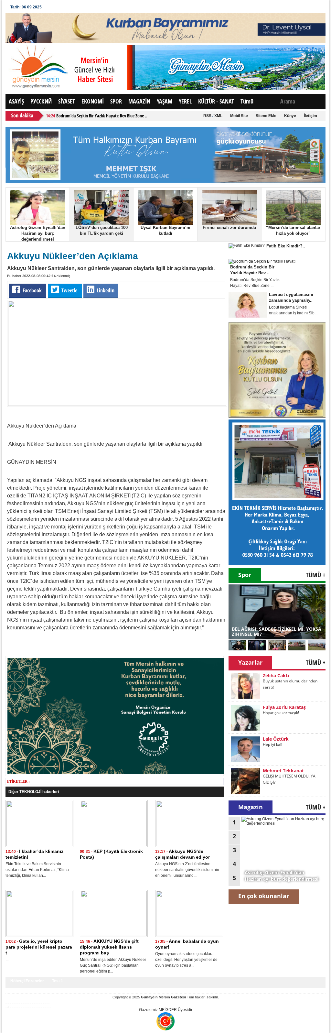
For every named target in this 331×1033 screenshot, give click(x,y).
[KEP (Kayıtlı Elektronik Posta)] (114, 845)
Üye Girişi (59, 7)
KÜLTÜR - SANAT (216, 101)
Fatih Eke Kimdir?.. (285, 246)
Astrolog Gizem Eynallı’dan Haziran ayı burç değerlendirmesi (37, 233)
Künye (290, 116)
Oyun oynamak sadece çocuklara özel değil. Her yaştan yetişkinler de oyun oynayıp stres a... (186, 959)
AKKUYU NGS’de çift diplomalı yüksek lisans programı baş (109, 947)
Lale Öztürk (276, 707)
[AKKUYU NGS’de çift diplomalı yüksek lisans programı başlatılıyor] (114, 934)
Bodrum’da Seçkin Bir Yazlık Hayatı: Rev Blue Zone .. (101, 116)
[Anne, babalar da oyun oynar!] (189, 934)
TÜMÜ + (316, 575)
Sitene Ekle (266, 116)
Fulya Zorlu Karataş (284, 675)
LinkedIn (105, 290)
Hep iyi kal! (272, 712)
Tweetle (69, 290)
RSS (207, 116)
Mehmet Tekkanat (283, 739)
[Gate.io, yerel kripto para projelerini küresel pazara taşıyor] (39, 934)
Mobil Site (239, 116)
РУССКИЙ (41, 101)
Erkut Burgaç (277, 770)
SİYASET (66, 101)
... (81, 864)
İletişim (310, 116)
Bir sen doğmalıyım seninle (287, 776)
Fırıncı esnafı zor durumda (229, 227)
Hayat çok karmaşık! (281, 681)
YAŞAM (164, 101)
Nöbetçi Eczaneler (27, 981)
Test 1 (57, 981)
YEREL (185, 101)
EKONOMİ (92, 101)
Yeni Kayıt (85, 7)
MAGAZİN (139, 101)
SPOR (116, 101)
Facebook (32, 290)
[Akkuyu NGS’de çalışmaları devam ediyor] (189, 845)
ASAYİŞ (16, 101)
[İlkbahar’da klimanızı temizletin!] (39, 845)
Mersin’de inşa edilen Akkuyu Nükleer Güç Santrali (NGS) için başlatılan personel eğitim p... (113, 965)
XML (218, 116)
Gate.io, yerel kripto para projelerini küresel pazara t (38, 947)
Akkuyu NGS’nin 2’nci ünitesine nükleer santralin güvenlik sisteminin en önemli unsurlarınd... (187, 870)
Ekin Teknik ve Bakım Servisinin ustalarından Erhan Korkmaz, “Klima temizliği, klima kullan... (37, 870)
